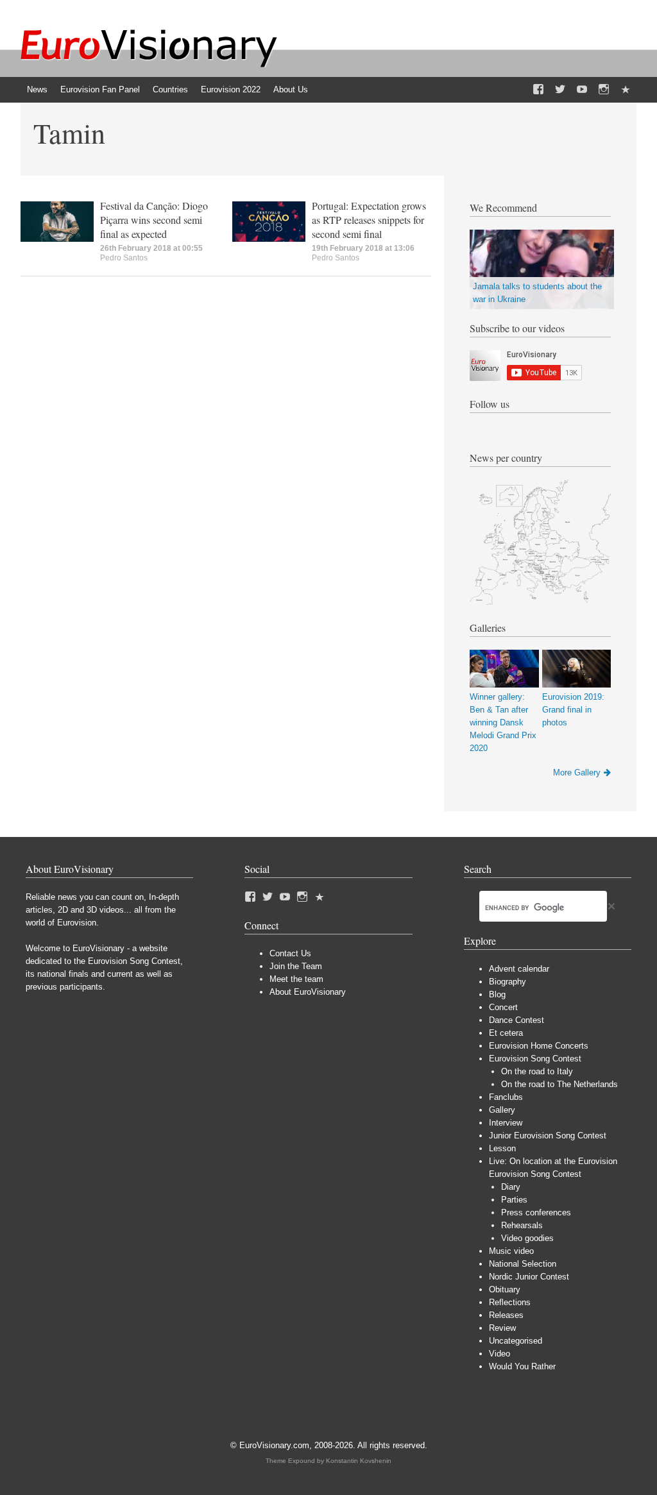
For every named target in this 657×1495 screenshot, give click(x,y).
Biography (507, 981)
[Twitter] (560, 90)
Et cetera (506, 1033)
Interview (505, 1123)
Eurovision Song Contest (535, 1058)
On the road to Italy (537, 1071)
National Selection (522, 1264)
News (37, 89)
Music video (511, 1251)
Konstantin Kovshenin (358, 1460)
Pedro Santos (124, 257)
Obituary (504, 1289)
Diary (510, 1187)
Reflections (510, 1302)
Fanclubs (506, 1097)
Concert (503, 1007)
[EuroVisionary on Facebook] (538, 90)
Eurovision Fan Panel (100, 89)
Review (502, 1328)
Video (499, 1353)
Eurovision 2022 (230, 89)
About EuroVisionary (307, 992)
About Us (290, 89)
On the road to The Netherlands (559, 1084)
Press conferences (536, 1212)
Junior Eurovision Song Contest (547, 1135)
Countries (170, 89)
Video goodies (527, 1238)
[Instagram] (604, 90)
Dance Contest (516, 1020)
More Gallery (577, 772)
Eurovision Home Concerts (538, 1046)
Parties (514, 1199)
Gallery (502, 1110)
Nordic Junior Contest (529, 1276)
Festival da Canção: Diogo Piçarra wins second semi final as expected (154, 220)
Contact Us (290, 953)
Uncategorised (515, 1341)
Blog (497, 994)
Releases (506, 1315)
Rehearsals (522, 1225)
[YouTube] (582, 90)
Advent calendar (519, 969)
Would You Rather (522, 1366)
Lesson (502, 1148)
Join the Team (295, 966)
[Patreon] (625, 90)
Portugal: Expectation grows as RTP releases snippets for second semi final (369, 220)
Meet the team (296, 979)
